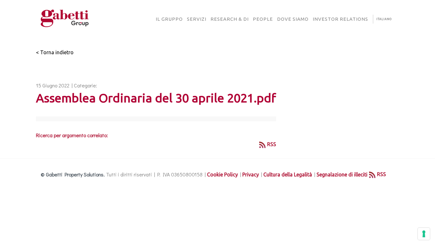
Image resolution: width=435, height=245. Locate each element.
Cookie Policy (222, 174)
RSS (271, 144)
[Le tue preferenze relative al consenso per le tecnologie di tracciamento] (424, 234)
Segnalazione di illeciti (342, 174)
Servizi (196, 19)
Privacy (250, 174)
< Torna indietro (55, 52)
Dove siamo (293, 19)
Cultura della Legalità (287, 174)
